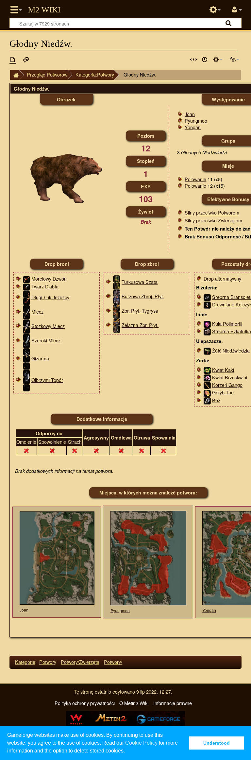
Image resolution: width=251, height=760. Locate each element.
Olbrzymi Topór (47, 379)
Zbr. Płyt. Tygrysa (140, 310)
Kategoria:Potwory (94, 74)
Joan (190, 114)
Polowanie (195, 179)
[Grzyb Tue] (207, 392)
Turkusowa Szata (140, 281)
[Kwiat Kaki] (207, 369)
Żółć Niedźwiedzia (231, 350)
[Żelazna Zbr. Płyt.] (116, 324)
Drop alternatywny (222, 278)
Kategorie (25, 661)
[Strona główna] (14, 75)
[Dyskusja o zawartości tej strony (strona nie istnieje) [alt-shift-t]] (26, 59)
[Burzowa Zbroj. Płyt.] (116, 296)
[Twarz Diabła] (26, 286)
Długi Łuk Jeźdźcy (50, 297)
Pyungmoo (196, 120)
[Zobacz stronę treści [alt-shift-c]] (12, 59)
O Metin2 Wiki (133, 703)
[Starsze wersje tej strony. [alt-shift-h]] (204, 59)
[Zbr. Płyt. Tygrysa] (116, 310)
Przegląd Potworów (47, 74)
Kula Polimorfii (227, 323)
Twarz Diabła (45, 286)
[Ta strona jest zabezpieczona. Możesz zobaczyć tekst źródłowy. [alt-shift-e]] (193, 59)
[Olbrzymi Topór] (26, 379)
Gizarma (40, 358)
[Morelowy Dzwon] (26, 278)
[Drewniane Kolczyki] (207, 304)
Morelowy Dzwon (49, 278)
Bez (216, 400)
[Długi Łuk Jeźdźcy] (26, 297)
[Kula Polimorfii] (207, 323)
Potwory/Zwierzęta (80, 661)
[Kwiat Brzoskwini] (207, 377)
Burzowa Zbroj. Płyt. (143, 296)
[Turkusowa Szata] (116, 281)
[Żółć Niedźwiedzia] (207, 350)
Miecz (37, 311)
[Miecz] (26, 311)
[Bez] (207, 400)
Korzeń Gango (227, 384)
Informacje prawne (172, 703)
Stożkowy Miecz (48, 325)
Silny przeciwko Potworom (212, 212)
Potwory (47, 661)
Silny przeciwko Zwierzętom (213, 220)
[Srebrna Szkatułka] (207, 331)
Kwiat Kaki (223, 369)
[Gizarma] (26, 358)
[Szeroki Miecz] (26, 340)
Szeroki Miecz (45, 340)
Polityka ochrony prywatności (85, 703)
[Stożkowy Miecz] (26, 325)
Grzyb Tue (223, 392)
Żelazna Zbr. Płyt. (140, 324)
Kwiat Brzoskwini (229, 377)
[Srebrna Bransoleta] (207, 296)
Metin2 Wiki (44, 10)
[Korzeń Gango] (207, 384)
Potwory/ (113, 661)
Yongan (193, 127)
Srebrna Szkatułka (231, 331)
